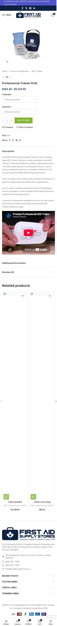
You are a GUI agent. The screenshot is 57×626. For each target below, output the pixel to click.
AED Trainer (37, 71)
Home (4, 71)
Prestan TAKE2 (20, 505)
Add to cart (23, 120)
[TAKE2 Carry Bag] (42, 396)
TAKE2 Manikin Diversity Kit (15, 503)
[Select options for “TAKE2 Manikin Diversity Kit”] (6, 497)
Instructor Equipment (19, 71)
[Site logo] (28, 15)
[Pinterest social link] (30, 8)
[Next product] (10, 77)
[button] (33, 497)
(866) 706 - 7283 (12, 561)
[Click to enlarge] (7, 62)
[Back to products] (7, 77)
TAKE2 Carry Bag (42, 502)
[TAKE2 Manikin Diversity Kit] (14, 396)
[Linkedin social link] (34, 8)
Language (6, 94)
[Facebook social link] (22, 8)
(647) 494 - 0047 (12, 565)
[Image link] (28, 533)
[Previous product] (3, 77)
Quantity (6, 106)
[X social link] (26, 8)
